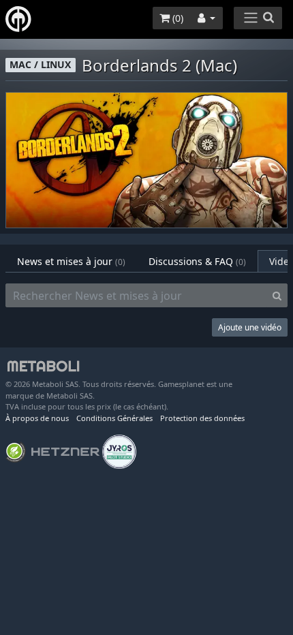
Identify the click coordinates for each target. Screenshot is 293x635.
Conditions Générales (114, 418)
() (176, 18)
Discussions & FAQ (197, 261)
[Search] (277, 295)
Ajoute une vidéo (249, 327)
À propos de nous (37, 418)
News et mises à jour (71, 261)
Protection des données (202, 418)
